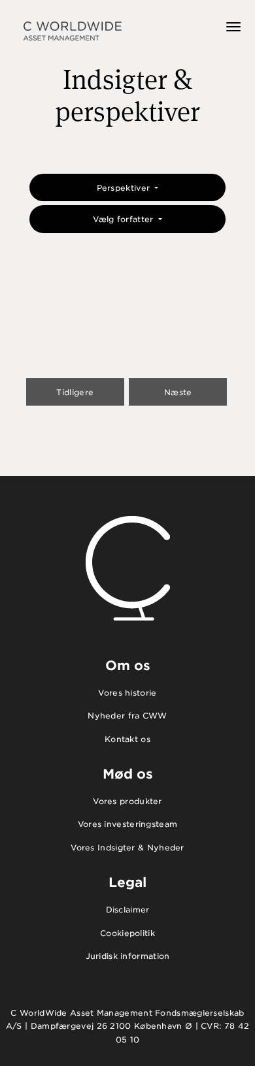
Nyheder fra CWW (127, 715)
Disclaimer (128, 909)
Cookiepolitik (127, 933)
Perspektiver (125, 188)
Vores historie (127, 693)
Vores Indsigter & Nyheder (127, 847)
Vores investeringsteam (128, 824)
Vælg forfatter (124, 219)
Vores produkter (127, 801)
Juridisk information (128, 956)
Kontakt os (127, 739)
